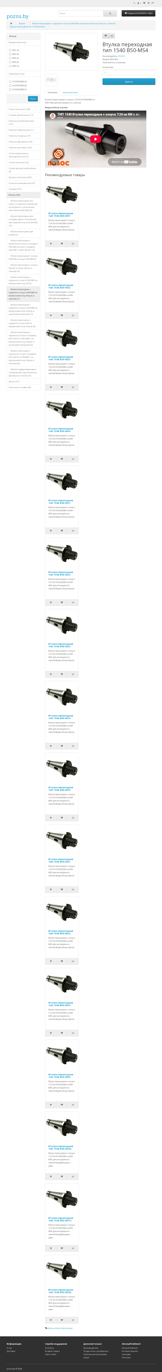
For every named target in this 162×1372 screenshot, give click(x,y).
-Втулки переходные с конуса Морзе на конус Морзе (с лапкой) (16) (23, 268)
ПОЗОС (121, 56)
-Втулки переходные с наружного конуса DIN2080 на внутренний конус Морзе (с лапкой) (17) (23, 294)
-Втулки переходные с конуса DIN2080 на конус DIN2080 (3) (23, 257)
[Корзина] (148, 3)
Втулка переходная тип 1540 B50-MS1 (60, 860)
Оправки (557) (15, 189)
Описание (52, 92)
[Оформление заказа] (153, 3)
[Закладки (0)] (144, 3)
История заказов (130, 1351)
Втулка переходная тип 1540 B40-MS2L (60, 1147)
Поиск (33, 98)
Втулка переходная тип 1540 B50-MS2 (60, 932)
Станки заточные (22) (19, 162)
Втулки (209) (14, 195)
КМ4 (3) (15, 62)
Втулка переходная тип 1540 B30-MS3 (60, 358)
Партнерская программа (95, 1354)
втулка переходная (63, 1328)
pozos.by (18, 16)
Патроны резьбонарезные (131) (21, 122)
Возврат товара (52, 1351)
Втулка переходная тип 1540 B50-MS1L (60, 1219)
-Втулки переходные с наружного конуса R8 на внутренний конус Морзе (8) (22, 323)
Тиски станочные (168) (19, 109)
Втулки (22, 23)
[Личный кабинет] (139, 3)
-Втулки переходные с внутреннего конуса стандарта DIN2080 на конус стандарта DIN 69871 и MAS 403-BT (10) (23, 245)
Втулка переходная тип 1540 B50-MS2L (60, 1291)
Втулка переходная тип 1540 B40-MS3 (60, 645)
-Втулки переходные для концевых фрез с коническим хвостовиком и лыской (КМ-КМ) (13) (23, 221)
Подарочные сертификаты (95, 1351)
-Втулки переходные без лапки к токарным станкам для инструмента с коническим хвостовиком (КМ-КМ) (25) (23, 205)
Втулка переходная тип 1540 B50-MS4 (27, 26)
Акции (86, 1357)
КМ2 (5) (15, 54)
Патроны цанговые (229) (20, 147)
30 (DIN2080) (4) (19, 81)
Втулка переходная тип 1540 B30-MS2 (60, 286)
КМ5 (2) (15, 66)
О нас (9, 1348)
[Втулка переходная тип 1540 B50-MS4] (71, 52)
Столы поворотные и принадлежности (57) (19, 155)
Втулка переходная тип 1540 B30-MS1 (60, 214)
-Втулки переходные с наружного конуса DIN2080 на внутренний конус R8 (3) (23, 280)
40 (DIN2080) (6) (19, 85)
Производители (90, 1348)
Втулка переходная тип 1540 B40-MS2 (60, 573)
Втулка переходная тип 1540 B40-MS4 (60, 717)
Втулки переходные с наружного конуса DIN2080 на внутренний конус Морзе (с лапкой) (73, 23)
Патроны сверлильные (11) (21, 130)
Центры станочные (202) (20, 177)
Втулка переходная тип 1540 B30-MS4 (60, 430)
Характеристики (70, 92)
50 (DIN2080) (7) (19, 89)
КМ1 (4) (15, 50)
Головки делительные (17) (21, 115)
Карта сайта (50, 1354)
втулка (51, 1328)
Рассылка (126, 1357)
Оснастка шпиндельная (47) (22, 183)
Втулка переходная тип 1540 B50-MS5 (60, 1076)
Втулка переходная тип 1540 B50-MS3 (60, 1004)
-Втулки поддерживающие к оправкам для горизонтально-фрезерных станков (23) (23, 372)
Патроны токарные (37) (20, 135)
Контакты (49, 1348)
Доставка (11, 1351)
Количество (108, 67)
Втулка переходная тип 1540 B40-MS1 (60, 502)
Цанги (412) (14, 381)
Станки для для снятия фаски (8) (22, 170)
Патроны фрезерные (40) (20, 141)
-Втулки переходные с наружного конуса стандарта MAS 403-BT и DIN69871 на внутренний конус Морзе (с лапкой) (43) (22, 357)
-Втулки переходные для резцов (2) (21, 233)
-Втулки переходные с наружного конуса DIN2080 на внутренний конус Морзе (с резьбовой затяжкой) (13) (23, 309)
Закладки (126, 1354)
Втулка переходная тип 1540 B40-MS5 (60, 789)
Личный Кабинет (130, 1348)
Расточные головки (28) (20, 387)
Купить (129, 81)
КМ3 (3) (15, 58)
